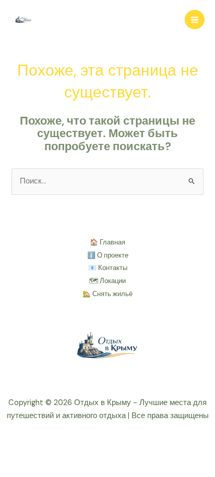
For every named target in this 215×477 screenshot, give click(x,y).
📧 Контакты (107, 267)
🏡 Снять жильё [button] (107, 293)
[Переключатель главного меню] (195, 20)
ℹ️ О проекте (107, 255)
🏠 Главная (107, 242)
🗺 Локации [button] (107, 280)
